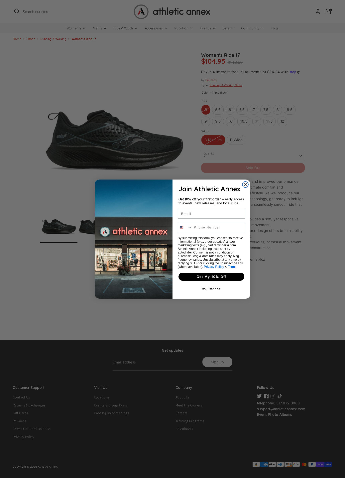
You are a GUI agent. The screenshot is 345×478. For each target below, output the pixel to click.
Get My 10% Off (211, 277)
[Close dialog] (245, 185)
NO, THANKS (211, 288)
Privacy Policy (214, 266)
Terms (232, 266)
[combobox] (185, 227)
